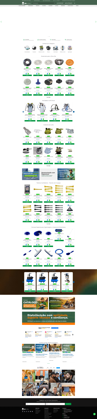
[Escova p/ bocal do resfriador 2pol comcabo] (27, 253)
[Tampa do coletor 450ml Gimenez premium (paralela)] (59, 150)
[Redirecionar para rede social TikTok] (26, 411)
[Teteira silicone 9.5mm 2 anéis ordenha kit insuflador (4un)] (59, 189)
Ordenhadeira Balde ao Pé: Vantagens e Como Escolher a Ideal (54, 354)
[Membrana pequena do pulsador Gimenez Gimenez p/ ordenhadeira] (48, 62)
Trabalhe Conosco (46, 415)
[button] (1, 22)
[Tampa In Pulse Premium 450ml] (59, 131)
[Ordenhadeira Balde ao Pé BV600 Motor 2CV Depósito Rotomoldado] (30, 277)
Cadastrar (70, 3)
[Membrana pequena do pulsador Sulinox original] (69, 62)
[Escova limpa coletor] (69, 253)
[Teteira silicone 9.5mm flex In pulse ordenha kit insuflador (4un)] (48, 189)
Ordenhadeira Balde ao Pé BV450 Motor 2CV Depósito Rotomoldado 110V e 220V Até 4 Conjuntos (42, 286)
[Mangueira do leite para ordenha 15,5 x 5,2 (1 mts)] (27, 62)
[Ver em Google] (26, 332)
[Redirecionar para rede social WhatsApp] (28, 411)
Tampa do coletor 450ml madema (48, 156)
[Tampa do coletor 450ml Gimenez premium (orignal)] (69, 150)
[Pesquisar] (54, 3)
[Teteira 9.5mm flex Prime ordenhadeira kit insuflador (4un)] (48, 208)
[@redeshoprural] (38, 368)
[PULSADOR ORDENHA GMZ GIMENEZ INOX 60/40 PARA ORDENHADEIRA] (48, 82)
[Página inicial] (26, 3)
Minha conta (37, 409)
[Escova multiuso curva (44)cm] (48, 253)
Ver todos (48, 97)
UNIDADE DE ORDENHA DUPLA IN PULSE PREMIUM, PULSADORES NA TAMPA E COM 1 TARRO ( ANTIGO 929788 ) (30, 115)
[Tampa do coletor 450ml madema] (48, 150)
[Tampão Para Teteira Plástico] (37, 82)
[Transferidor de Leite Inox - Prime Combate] (67, 277)
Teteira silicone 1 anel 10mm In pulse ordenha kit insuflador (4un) (27, 215)
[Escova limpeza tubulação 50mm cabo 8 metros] (59, 253)
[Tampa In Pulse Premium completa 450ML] (48, 131)
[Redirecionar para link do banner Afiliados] (66, 174)
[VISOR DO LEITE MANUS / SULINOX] (27, 131)
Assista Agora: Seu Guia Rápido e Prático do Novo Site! (41, 355)
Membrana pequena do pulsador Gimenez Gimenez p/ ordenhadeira (48, 69)
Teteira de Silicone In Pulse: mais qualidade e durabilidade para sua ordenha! (68, 355)
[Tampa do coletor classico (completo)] (27, 150)
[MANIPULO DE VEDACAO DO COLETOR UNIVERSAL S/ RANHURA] (59, 82)
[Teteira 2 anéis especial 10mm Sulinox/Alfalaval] (59, 208)
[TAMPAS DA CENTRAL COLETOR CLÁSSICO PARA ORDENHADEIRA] (37, 131)
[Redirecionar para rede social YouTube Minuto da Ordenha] (30, 411)
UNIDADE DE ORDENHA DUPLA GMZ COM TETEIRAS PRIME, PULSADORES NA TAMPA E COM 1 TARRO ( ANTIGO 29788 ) (67, 115)
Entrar (67, 3)
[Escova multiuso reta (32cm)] (37, 253)
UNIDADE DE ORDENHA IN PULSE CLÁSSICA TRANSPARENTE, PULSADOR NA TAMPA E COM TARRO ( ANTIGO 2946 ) (42, 115)
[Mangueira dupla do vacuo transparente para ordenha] (59, 62)
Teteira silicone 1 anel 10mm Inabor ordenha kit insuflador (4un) (38, 196)
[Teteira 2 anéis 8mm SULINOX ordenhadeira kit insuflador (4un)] (69, 208)
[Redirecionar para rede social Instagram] (24, 411)
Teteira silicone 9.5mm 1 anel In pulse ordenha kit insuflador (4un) (70, 196)
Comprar (27, 75)
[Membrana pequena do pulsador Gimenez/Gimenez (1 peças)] (37, 62)
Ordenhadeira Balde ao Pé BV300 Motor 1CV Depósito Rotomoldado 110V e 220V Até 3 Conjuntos (54, 286)
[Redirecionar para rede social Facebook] (32, 411)
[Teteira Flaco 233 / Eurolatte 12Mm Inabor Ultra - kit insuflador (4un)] (37, 208)
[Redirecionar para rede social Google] (22, 411)
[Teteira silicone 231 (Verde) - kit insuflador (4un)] (27, 189)
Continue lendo (24, 361)
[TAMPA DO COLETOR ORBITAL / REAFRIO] (69, 131)
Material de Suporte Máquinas (48, 416)
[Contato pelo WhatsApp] (94, 414)
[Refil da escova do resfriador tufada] (48, 233)
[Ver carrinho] (74, 3)
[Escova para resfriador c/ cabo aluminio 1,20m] (69, 233)
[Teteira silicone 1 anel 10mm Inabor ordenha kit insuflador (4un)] (37, 189)
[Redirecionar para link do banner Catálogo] (35, 303)
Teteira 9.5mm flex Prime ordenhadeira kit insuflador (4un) (48, 215)
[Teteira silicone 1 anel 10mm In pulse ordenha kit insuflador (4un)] (27, 208)
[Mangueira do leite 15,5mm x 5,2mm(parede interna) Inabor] (69, 82)
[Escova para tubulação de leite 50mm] (59, 230)
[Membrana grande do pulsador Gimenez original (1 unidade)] (27, 82)
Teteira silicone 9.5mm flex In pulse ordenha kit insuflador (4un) (48, 196)
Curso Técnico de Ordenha (47, 414)
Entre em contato (55, 409)
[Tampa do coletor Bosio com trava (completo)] (37, 150)
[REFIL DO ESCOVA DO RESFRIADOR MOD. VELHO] (37, 233)
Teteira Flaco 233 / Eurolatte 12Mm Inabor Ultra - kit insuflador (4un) (38, 215)
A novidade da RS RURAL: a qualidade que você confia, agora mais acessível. (27, 355)
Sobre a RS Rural (46, 409)
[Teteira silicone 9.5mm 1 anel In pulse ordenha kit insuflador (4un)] (69, 189)
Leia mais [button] (26, 337)
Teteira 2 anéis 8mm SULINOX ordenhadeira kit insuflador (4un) (70, 215)
